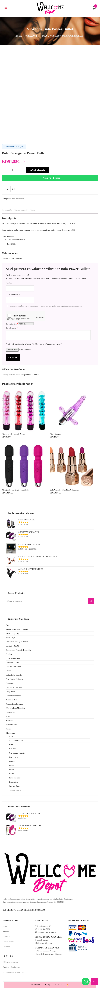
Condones (9, 654)
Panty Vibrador (14, 778)
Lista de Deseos (8, 942)
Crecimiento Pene (12, 663)
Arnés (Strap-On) (12, 633)
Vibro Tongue (55, 434)
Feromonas (10, 683)
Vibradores (32, 36)
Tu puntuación (12, 324)
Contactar (6, 947)
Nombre (9, 283)
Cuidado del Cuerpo (13, 667)
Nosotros (6, 931)
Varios (8, 729)
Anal (8, 625)
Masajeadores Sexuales (14, 704)
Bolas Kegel (10, 638)
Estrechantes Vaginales (14, 679)
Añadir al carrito (37, 170)
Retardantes (10, 712)
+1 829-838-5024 (43, 929)
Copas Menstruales (13, 658)
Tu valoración (12, 328)
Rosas (8, 716)
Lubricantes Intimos (13, 696)
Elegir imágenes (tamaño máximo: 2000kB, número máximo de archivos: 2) (34, 344)
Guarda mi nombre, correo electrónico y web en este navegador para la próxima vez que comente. (46, 306)
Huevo (11, 774)
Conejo (11, 761)
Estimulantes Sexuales (14, 675)
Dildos (8, 671)
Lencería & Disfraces (14, 687)
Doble (11, 770)
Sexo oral (9, 721)
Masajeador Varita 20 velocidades (15, 490)
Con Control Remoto (17, 753)
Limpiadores (10, 692)
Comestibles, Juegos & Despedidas (18, 650)
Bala (44, 36)
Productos (6, 936)
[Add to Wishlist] (7, 189)
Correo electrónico (13, 294)
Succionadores (11, 725)
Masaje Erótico (11, 700)
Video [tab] (32, 210)
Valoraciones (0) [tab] (21, 210)
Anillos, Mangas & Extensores (17, 629)
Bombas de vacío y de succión (17, 642)
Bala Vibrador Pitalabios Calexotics (64, 490)
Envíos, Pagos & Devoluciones (13, 972)
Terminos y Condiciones (11, 967)
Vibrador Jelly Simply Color (13, 434)
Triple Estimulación (16, 790)
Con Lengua (13, 757)
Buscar (92, 602)
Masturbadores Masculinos (15, 708)
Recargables (13, 782)
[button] (50, 178)
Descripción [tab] (7, 210)
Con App (12, 749)
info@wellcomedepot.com (47, 932)
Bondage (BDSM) (12, 646)
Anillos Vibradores (16, 741)
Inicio (18, 36)
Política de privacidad (10, 962)
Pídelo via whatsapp (51, 178)
